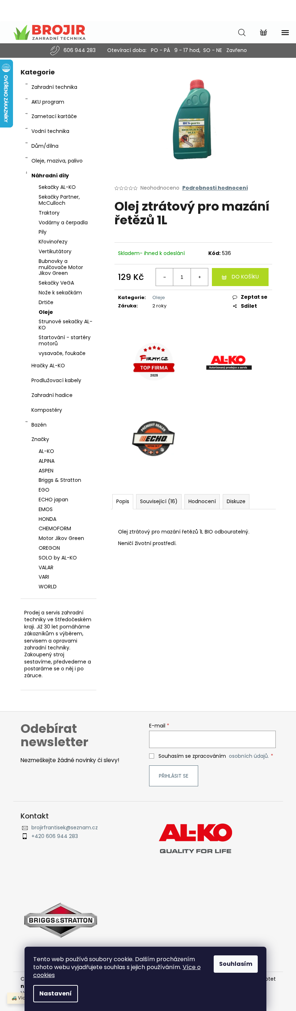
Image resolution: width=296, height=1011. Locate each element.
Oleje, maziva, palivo (57, 160)
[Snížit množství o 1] (164, 277)
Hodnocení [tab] (202, 501)
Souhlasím (235, 964)
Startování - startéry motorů (65, 340)
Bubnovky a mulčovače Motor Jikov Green (61, 267)
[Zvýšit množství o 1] (199, 277)
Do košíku (245, 276)
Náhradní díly (50, 175)
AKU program (47, 101)
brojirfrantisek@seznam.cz (64, 827)
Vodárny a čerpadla (63, 222)
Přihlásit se (173, 775)
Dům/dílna (44, 146)
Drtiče (46, 302)
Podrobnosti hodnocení (215, 188)
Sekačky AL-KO (57, 187)
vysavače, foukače (62, 353)
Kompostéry (46, 410)
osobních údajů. (249, 756)
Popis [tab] (122, 501)
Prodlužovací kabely (56, 380)
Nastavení (55, 993)
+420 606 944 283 (54, 836)
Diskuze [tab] (236, 501)
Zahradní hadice (52, 395)
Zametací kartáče (54, 116)
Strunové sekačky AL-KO (65, 324)
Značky (40, 439)
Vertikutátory (55, 251)
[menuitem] (58, 451)
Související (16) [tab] (159, 501)
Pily (43, 232)
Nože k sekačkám (60, 292)
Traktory (49, 212)
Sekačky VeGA (56, 282)
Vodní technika (50, 131)
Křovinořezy (53, 241)
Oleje (46, 312)
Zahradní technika (54, 87)
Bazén (39, 424)
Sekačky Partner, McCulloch (59, 200)
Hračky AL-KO (48, 365)
